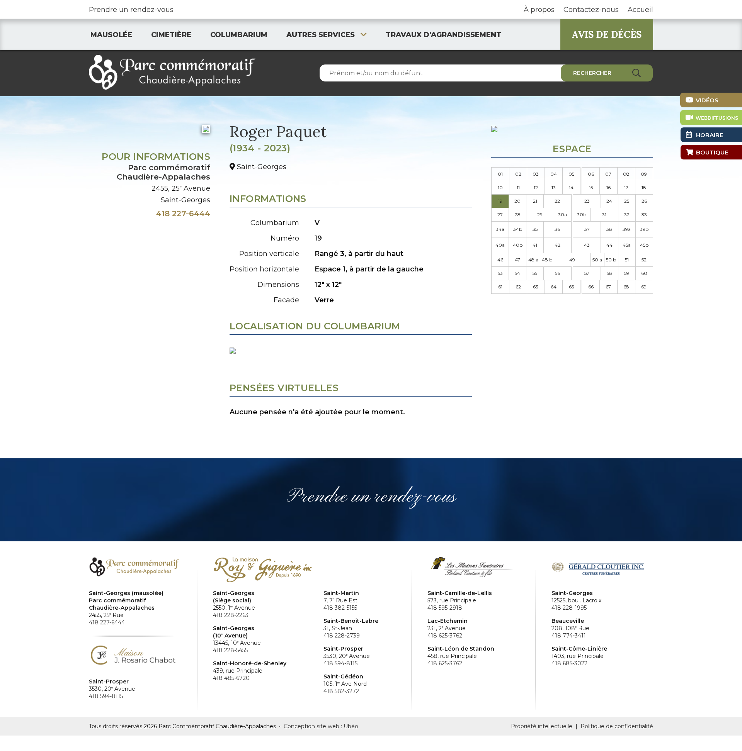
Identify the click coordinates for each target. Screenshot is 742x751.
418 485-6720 (231, 678)
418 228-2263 (230, 615)
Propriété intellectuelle (541, 726)
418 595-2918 (444, 607)
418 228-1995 (569, 607)
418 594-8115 (106, 696)
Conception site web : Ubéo (321, 726)
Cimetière (171, 35)
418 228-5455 (230, 650)
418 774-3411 (568, 635)
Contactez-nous (591, 9)
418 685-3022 (569, 663)
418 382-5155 (340, 607)
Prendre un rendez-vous (131, 9)
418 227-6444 (183, 213)
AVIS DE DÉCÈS (607, 35)
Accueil (640, 9)
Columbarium (238, 35)
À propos (539, 9)
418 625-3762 (444, 635)
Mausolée (111, 35)
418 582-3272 (341, 691)
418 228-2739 (341, 635)
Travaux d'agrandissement (443, 35)
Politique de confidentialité (616, 726)
